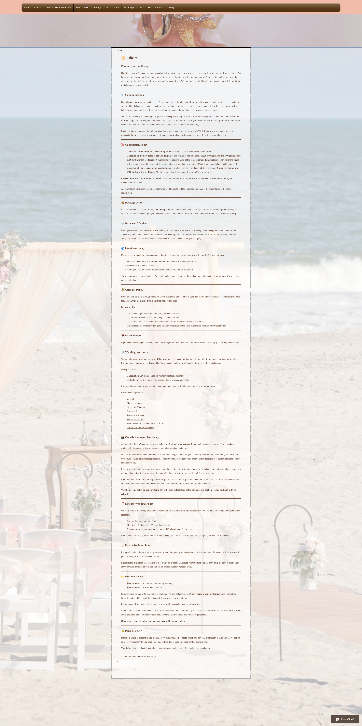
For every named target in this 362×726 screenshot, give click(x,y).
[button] (133, 8)
